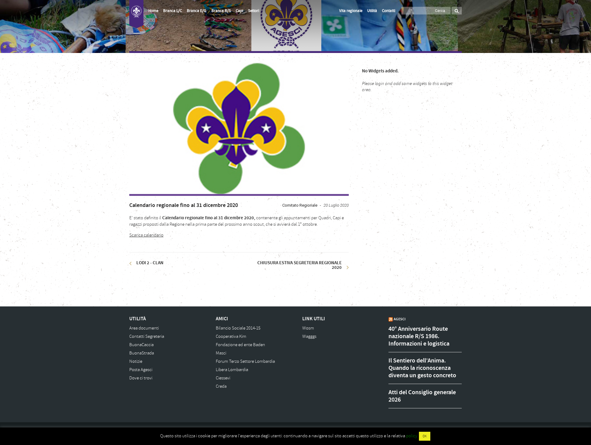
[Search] (457, 10)
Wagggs (309, 336)
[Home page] (136, 14)
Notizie (135, 361)
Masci (221, 353)
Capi (239, 11)
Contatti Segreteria (146, 336)
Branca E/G (196, 11)
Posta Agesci (140, 370)
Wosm (308, 328)
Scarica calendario (146, 235)
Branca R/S (221, 11)
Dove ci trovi (140, 378)
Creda (221, 386)
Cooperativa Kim (231, 336)
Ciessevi (223, 378)
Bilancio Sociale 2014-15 (238, 328)
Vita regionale (350, 11)
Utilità (372, 11)
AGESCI (399, 319)
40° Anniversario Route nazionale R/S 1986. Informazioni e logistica (418, 336)
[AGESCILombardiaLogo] (239, 128)
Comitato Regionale (299, 205)
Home (153, 11)
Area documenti (144, 328)
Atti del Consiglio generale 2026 (422, 396)
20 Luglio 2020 (336, 205)
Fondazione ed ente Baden (240, 345)
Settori (253, 11)
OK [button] (425, 436)
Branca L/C (172, 11)
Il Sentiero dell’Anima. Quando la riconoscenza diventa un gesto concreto (422, 368)
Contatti (388, 11)
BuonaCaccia (141, 345)
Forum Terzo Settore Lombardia (245, 361)
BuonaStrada (141, 353)
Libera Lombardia (232, 370)
